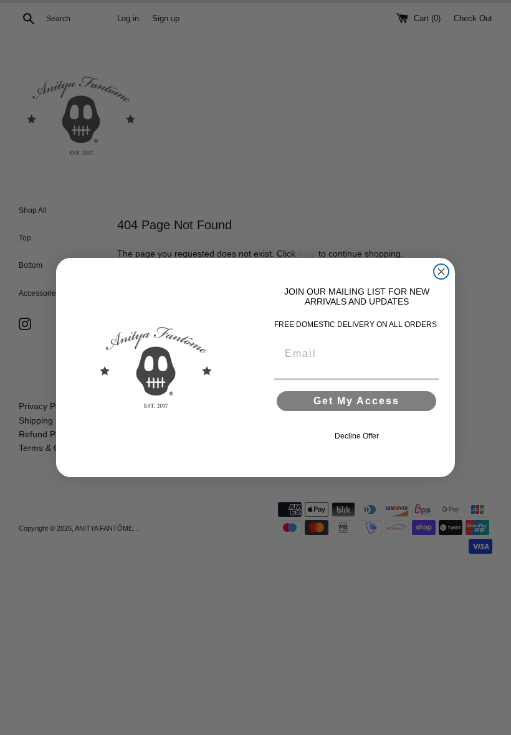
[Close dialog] (441, 271)
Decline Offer (357, 436)
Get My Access (356, 401)
